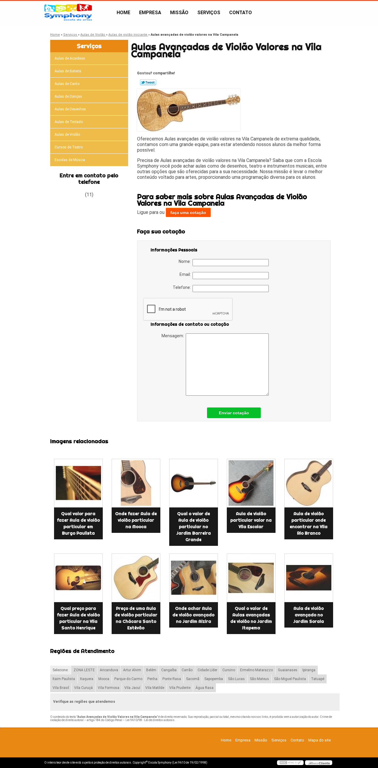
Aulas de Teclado (69, 122)
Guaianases (287, 670)
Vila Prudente (179, 688)
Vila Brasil (61, 688)
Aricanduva (109, 670)
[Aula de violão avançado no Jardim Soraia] (308, 578)
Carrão (187, 670)
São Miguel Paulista (290, 679)
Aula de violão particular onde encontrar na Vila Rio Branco (309, 523)
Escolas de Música (70, 160)
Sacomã (192, 679)
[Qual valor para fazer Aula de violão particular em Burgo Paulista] (78, 483)
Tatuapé (317, 679)
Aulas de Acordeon (70, 58)
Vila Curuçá (83, 688)
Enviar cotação (234, 412)
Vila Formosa (108, 688)
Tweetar (148, 82)
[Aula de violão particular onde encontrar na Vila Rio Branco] (308, 483)
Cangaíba (169, 670)
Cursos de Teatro (69, 147)
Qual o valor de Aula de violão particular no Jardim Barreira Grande (193, 526)
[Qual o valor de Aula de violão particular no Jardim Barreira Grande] (193, 483)
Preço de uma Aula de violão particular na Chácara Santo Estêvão (136, 618)
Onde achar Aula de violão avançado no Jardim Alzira (193, 615)
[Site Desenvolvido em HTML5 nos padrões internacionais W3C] (290, 762)
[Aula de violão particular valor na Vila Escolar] (251, 483)
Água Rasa (204, 688)
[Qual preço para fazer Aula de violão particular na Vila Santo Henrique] (78, 578)
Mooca (103, 679)
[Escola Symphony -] (78, 12)
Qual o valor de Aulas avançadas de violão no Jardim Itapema (251, 618)
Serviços (208, 12)
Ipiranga (308, 670)
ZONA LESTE (84, 670)
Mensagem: (174, 335)
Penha (152, 679)
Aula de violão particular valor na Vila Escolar (251, 520)
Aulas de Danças (68, 96)
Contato (240, 12)
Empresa (150, 12)
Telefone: (183, 287)
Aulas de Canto (67, 84)
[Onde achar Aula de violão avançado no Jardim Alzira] (193, 578)
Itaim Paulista (64, 679)
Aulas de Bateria (68, 71)
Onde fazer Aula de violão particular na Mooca (136, 520)
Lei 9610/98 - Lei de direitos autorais (150, 720)
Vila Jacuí (132, 688)
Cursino (228, 670)
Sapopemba (213, 679)
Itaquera (86, 679)
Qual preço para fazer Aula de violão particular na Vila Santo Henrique (78, 618)
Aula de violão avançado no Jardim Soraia (308, 615)
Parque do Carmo (128, 679)
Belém (151, 670)
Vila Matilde (154, 688)
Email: (186, 274)
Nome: (186, 261)
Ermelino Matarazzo (256, 670)
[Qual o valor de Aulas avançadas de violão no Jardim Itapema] (251, 578)
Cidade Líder (207, 670)
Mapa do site (319, 740)
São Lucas (236, 679)
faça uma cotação (188, 212)
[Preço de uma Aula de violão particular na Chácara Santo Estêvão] (136, 578)
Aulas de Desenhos (70, 109)
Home (123, 12)
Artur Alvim (132, 670)
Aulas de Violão (67, 134)
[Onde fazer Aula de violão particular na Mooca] (136, 483)
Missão (179, 12)
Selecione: (61, 670)
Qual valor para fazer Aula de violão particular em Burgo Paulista (78, 523)
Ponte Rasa (171, 679)
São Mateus (259, 679)
